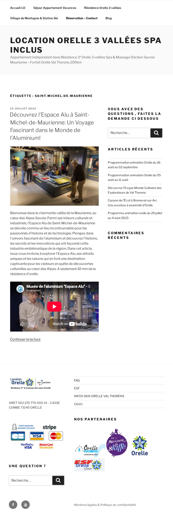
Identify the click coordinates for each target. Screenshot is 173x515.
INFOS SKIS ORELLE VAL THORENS (99, 396)
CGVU (78, 404)
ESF (77, 388)
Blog (108, 18)
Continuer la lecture (25, 339)
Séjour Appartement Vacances (54, 8)
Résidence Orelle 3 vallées (102, 8)
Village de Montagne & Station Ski (34, 18)
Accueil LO (17, 8)
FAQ (77, 380)
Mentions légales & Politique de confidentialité (105, 505)
